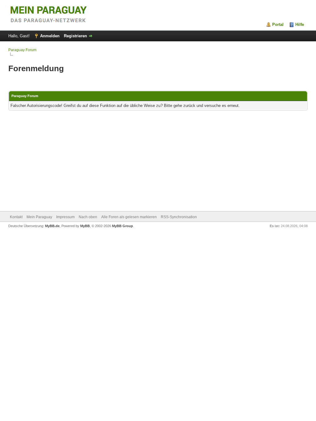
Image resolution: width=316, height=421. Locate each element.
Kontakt (16, 217)
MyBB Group (122, 226)
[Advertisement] (158, 161)
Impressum (65, 217)
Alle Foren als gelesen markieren (129, 217)
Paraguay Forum (22, 50)
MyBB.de (52, 226)
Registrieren (75, 36)
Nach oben (88, 217)
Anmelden (50, 36)
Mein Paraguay (39, 217)
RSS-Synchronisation (179, 217)
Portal (278, 24)
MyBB (85, 226)
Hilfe (299, 24)
